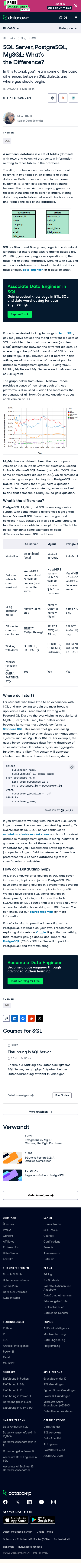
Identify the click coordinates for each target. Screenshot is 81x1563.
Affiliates (8, 1241)
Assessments (52, 1253)
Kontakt (8, 1259)
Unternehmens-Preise (16, 1280)
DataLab (49, 1259)
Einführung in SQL (14, 1384)
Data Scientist (52, 1438)
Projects (48, 1247)
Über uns (8, 1224)
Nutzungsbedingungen (30, 1546)
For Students (51, 1280)
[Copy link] (6, 1018)
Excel (6, 1357)
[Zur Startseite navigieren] (16, 17)
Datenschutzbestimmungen (17, 1531)
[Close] (75, 6)
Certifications (52, 1241)
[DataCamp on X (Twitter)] (17, 1502)
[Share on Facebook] (23, 1018)
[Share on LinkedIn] (14, 1018)
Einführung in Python (16, 1378)
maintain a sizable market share (26, 834)
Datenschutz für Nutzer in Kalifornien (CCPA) (26, 1539)
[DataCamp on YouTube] (41, 1502)
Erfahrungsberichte (55, 1301)
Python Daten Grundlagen (60, 1390)
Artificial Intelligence (16, 1345)
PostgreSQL (11, 941)
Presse (7, 1229)
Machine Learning (55, 1334)
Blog (23, 38)
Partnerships (11, 1247)
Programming (52, 1345)
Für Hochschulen (54, 1307)
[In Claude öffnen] (62, 97)
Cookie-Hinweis (45, 1531)
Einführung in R (12, 1390)
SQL (33, 38)
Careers (8, 1235)
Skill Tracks (51, 1229)
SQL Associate (52, 1432)
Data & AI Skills (12, 1274)
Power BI (8, 1351)
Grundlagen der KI (55, 1378)
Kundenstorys (11, 1297)
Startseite (9, 38)
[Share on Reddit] (31, 1018)
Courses (49, 1235)
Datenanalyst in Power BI (18, 1451)
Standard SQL (13, 729)
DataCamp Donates (56, 1312)
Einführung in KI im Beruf (18, 1407)
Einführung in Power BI (17, 1396)
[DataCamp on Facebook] (5, 1502)
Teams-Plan (10, 1286)
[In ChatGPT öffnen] (52, 97)
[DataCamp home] (29, 1493)
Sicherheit (8, 1546)
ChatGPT (9, 1363)
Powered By (53, 810)
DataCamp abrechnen (58, 1295)
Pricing (48, 1274)
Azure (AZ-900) (53, 1455)
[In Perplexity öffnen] (73, 97)
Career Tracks (52, 1224)
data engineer (33, 269)
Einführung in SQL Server (29, 1052)
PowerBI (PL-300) (54, 1449)
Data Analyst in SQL (15, 1426)
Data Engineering (54, 1339)
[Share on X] (39, 1018)
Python (7, 1328)
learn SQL (66, 333)
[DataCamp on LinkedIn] (29, 1502)
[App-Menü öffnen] (75, 17)
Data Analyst (52, 1426)
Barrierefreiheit (62, 1539)
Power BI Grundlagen (57, 1396)
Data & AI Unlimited (15, 1291)
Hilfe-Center (10, 1253)
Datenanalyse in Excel (17, 1401)
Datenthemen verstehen (58, 1411)
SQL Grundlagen (54, 1384)
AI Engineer (51, 1444)
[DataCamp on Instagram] (53, 1502)
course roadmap (41, 911)
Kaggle (41, 932)
